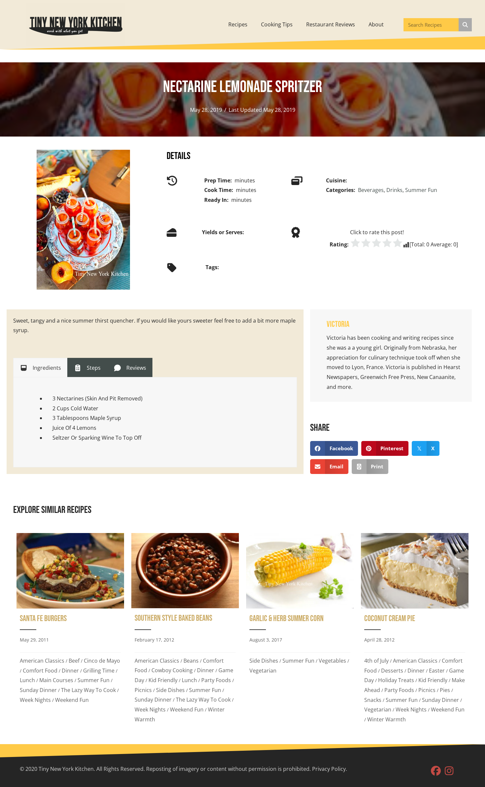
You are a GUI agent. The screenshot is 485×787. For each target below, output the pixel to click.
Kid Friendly (163, 680)
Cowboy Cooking (172, 670)
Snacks (372, 700)
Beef (74, 660)
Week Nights (35, 700)
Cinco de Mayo (102, 660)
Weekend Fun (72, 700)
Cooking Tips (277, 24)
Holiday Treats (396, 680)
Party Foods (216, 680)
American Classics (42, 660)
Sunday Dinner (38, 690)
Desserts (392, 670)
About (376, 24)
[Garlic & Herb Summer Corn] (300, 630)
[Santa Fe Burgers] (70, 630)
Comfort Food (40, 670)
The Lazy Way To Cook (88, 690)
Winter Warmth (386, 719)
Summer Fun (421, 190)
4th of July (376, 660)
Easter (437, 670)
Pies (445, 690)
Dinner (70, 670)
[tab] (40, 367)
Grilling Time (98, 670)
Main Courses (56, 680)
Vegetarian (262, 670)
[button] (435, 770)
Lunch (27, 680)
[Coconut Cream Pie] (415, 630)
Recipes (237, 24)
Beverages (371, 190)
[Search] (465, 24)
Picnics (143, 690)
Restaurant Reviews (330, 24)
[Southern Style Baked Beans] (185, 630)
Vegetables (332, 660)
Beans (191, 660)
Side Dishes (170, 690)
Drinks (394, 190)
